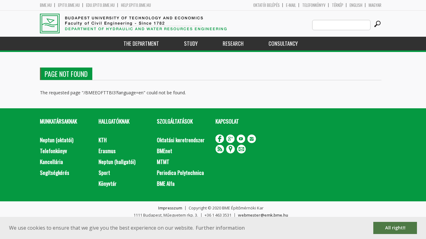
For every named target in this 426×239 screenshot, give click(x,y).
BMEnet (164, 151)
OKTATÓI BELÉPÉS (266, 5)
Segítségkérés (54, 172)
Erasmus (107, 151)
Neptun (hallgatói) (117, 162)
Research (233, 43)
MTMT (163, 162)
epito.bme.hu (69, 5)
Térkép (337, 5)
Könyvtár (108, 183)
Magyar (375, 5)
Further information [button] (220, 227)
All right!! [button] (395, 228)
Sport (104, 172)
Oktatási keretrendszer (181, 140)
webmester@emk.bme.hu (263, 215)
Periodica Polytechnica (180, 172)
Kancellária (51, 162)
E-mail (291, 5)
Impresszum (170, 208)
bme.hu (46, 5)
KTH (103, 140)
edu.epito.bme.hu (100, 5)
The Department (141, 43)
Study (191, 43)
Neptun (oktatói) (56, 140)
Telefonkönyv (314, 5)
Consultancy (283, 43)
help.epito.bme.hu (136, 5)
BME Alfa (166, 183)
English (356, 5)
